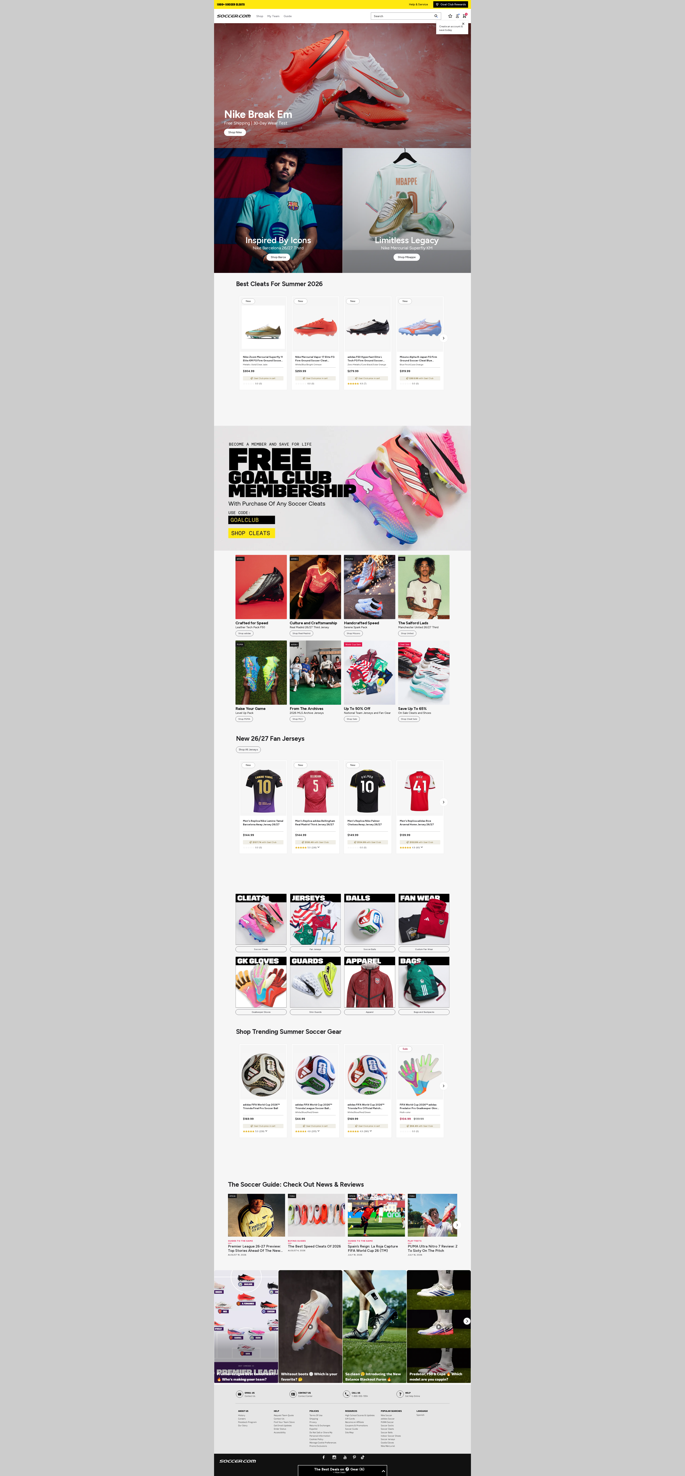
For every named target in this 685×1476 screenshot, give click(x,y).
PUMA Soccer (387, 1422)
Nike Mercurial (388, 1446)
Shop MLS (298, 719)
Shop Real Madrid (301, 633)
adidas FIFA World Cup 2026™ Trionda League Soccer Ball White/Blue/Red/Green (313, 1106)
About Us (243, 1411)
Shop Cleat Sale (409, 719)
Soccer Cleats (261, 949)
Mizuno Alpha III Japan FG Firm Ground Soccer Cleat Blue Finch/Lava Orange (418, 358)
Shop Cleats (342, 488)
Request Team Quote (284, 1415)
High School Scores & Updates (360, 1415)
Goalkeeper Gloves (261, 1012)
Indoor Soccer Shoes (391, 1435)
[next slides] (457, 1225)
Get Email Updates (283, 1425)
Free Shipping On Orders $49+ (237, 4)
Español (313, 1428)
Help (276, 1411)
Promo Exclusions (318, 1446)
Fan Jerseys (315, 949)
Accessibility (280, 1432)
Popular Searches (391, 1411)
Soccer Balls (370, 949)
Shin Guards (315, 1012)
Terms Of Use (315, 1415)
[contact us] (237, 1463)
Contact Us (279, 1418)
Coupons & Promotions (356, 1425)
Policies (314, 1411)
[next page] (443, 338)
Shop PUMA (244, 719)
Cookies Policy (316, 1439)
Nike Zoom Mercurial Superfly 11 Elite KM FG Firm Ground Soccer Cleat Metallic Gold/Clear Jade (263, 358)
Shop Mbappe (407, 257)
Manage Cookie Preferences (322, 1442)
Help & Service (418, 4)
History (241, 1415)
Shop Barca (278, 257)
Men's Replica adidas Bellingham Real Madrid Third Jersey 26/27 (315, 822)
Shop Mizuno (353, 633)
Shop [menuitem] (259, 16)
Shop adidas (244, 633)
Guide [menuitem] (288, 16)
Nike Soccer (386, 1415)
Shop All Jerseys (248, 749)
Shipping (313, 1418)
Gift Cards (350, 1418)
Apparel (370, 1012)
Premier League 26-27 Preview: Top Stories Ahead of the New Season (254, 1248)
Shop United (407, 633)
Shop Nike (235, 132)
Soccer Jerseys (388, 1439)
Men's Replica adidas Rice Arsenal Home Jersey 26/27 (417, 822)
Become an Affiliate (354, 1422)
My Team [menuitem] (273, 16)
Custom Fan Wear (424, 949)
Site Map (349, 1432)
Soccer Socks (387, 1425)
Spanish (420, 1415)
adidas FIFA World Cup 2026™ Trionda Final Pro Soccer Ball (261, 1106)
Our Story (242, 1425)
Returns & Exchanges (319, 1425)
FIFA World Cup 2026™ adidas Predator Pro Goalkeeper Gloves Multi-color (420, 1106)
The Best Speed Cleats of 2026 (314, 1246)
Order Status (280, 1428)
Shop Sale (352, 719)
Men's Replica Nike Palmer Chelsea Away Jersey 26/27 (364, 822)
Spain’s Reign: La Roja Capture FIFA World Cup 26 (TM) (373, 1248)
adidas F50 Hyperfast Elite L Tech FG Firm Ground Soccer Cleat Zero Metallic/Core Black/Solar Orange (365, 358)
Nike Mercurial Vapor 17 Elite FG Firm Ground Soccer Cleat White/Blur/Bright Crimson (314, 358)
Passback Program (247, 1422)
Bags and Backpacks (424, 1012)
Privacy (313, 1422)
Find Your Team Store (284, 1422)
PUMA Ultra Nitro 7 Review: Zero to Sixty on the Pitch (435, 1248)
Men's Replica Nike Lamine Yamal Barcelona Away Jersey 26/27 (263, 822)
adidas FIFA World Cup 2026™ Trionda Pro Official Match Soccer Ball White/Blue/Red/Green (365, 1106)
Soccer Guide (351, 1428)
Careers (242, 1418)
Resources (351, 1411)
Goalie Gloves (387, 1442)
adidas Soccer (388, 1418)
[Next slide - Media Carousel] (467, 1321)
